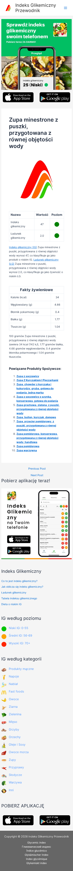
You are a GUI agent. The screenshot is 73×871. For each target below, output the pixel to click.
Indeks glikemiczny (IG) (23, 247)
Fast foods (16, 691)
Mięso (13, 722)
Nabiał (13, 684)
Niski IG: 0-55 (18, 628)
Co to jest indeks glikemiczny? (19, 581)
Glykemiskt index (36, 863)
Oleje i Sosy (17, 744)
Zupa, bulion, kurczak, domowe (36, 417)
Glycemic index (36, 842)
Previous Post (37, 468)
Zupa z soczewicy (27, 376)
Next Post (37, 475)
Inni (11, 790)
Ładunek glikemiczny (13, 592)
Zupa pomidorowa (27, 446)
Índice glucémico (36, 850)
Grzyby (14, 729)
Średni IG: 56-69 (20, 635)
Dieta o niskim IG (11, 604)
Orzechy (15, 737)
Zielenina (15, 714)
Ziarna (13, 707)
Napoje (14, 676)
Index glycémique (36, 858)
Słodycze (15, 775)
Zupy (12, 760)
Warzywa (15, 782)
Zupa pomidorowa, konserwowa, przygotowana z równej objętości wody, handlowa (37, 438)
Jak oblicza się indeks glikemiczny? (22, 586)
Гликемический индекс (36, 846)
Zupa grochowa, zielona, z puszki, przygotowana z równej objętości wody (38, 409)
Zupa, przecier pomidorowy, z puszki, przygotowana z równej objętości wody (36, 425)
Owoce (14, 699)
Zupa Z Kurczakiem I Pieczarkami (37, 380)
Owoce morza (19, 752)
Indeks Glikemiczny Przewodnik (35, 7)
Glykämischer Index (36, 854)
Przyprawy (16, 767)
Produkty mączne (21, 669)
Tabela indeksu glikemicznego (19, 598)
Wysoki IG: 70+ (19, 643)
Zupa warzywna (26, 450)
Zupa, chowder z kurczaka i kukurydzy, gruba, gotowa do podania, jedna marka (35, 388)
